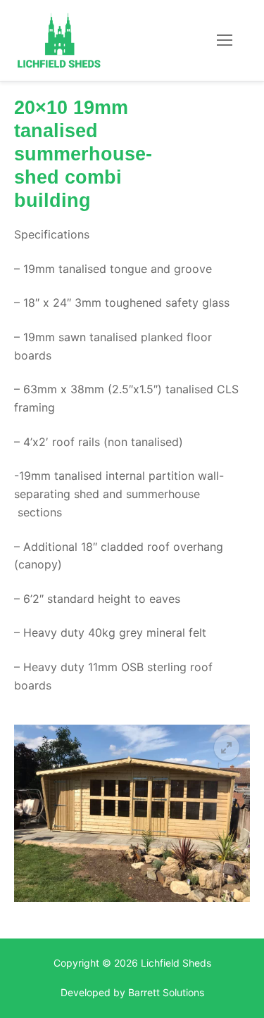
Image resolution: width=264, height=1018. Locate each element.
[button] (226, 748)
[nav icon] (224, 41)
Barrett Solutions (166, 992)
